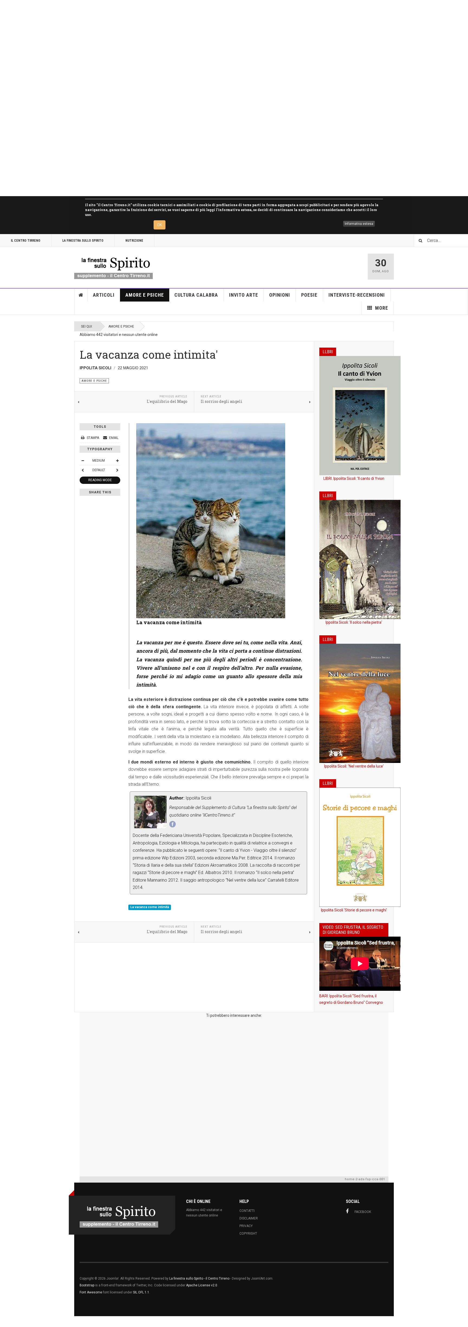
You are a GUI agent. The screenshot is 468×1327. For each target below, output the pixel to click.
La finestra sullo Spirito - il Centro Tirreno (199, 1278)
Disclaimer (248, 1218)
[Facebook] (172, 824)
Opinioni (279, 295)
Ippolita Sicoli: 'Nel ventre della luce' (354, 766)
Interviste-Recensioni (357, 295)
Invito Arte (243, 295)
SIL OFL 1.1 (141, 1292)
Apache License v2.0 (201, 1285)
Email (113, 438)
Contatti (247, 1211)
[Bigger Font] (117, 461)
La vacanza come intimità (149, 907)
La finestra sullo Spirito (82, 240)
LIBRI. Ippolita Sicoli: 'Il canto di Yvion (353, 478)
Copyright (248, 1233)
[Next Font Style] (117, 470)
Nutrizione (134, 240)
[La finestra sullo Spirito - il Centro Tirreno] (113, 267)
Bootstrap (87, 1285)
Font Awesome (91, 1292)
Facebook (363, 1212)
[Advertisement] (162, 98)
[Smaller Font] (83, 461)
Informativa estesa (359, 224)
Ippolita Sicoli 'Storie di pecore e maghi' (354, 910)
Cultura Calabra (196, 295)
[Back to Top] (5, 1321)
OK (159, 225)
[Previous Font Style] (83, 470)
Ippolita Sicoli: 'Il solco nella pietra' (354, 622)
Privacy (246, 1226)
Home (80, 295)
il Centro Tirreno (25, 240)
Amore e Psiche (144, 295)
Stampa (93, 438)
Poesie (309, 295)
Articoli (104, 295)
